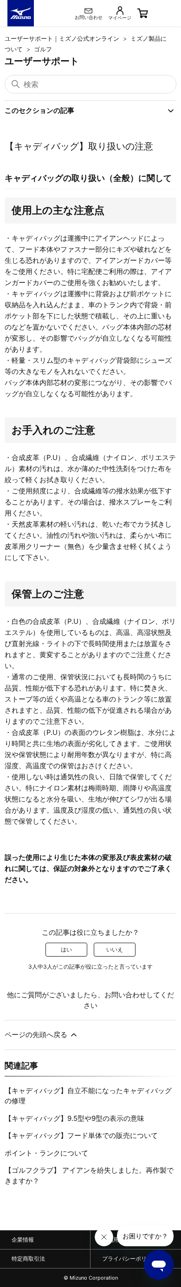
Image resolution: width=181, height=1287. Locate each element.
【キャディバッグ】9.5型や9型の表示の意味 (74, 1118)
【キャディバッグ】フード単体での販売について (81, 1135)
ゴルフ (43, 49)
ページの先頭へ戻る (37, 1034)
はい (66, 949)
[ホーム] (20, 13)
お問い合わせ (125, 994)
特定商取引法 (28, 1258)
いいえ (114, 949)
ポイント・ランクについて (46, 1153)
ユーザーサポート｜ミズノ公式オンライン (62, 38)
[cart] (156, 13)
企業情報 (23, 1239)
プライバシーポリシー (130, 1258)
